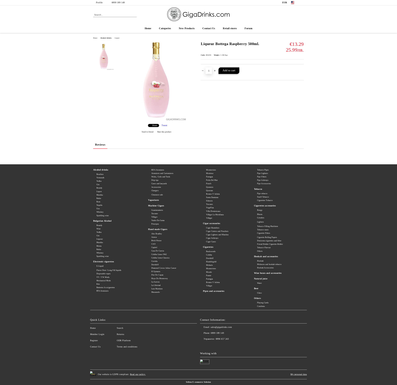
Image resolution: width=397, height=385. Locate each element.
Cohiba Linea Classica (160, 258)
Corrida (154, 261)
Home (148, 28)
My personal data (298, 374)
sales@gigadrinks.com (221, 327)
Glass (259, 293)
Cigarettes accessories (265, 206)
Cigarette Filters (263, 233)
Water (259, 283)
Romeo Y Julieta (213, 194)
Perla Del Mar (212, 180)
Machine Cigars (156, 206)
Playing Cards (263, 303)
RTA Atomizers (102, 291)
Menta (98, 246)
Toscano (154, 213)
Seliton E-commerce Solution (198, 382)
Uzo (98, 208)
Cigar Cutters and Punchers (217, 231)
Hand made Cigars (157, 229)
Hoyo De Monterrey (159, 278)
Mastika (99, 195)
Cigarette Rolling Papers (267, 237)
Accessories (156, 187)
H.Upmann (155, 271)
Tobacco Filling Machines (267, 226)
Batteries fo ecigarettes (105, 287)
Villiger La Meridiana (215, 215)
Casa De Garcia (157, 251)
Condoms (261, 306)
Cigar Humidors (212, 228)
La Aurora (155, 282)
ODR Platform (124, 340)
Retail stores (230, 28)
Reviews (100, 144)
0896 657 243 (222, 339)
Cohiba (209, 255)
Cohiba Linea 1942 (159, 254)
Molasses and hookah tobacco (269, 264)
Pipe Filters (262, 177)
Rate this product (164, 132)
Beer (256, 288)
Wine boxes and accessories (268, 273)
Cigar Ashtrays (212, 238)
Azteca (154, 237)
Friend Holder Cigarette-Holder (270, 244)
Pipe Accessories (264, 183)
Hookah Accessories (265, 268)
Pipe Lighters (262, 173)
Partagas (209, 177)
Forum (248, 28)
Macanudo (155, 292)
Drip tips (155, 180)
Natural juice (261, 279)
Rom (98, 202)
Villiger (154, 217)
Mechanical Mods (103, 281)
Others (260, 251)
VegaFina (210, 208)
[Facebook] (302, 2)
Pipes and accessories (213, 291)
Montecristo (211, 170)
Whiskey (99, 212)
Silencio (209, 201)
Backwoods (211, 251)
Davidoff (155, 265)
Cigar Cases (211, 242)
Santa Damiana (212, 197)
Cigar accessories (211, 223)
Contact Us (208, 28)
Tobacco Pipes (263, 170)
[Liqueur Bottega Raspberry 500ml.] (156, 119)
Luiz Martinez (157, 289)
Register (94, 340)
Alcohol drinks (106, 38)
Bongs (259, 210)
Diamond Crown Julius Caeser (163, 268)
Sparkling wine (102, 215)
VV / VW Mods (102, 277)
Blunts (259, 214)
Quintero (209, 187)
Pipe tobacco (262, 193)
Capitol (154, 247)
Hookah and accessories (266, 256)
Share (154, 125)
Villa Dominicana (213, 211)
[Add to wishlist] (301, 69)
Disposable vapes (103, 274)
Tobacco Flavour (264, 247)
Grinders (260, 218)
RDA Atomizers (157, 170)
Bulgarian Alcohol (102, 221)
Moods (209, 272)
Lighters (260, 222)
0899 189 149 (118, 2)
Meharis (209, 265)
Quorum (209, 190)
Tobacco (258, 189)
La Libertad (156, 285)
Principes (155, 224)
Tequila (99, 205)
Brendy (99, 188)
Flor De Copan (157, 275)
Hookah (260, 261)
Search (120, 328)
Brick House (156, 240)
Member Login (97, 334)
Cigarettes (208, 247)
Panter (208, 275)
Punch (208, 183)
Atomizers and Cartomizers (162, 173)
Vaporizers (153, 200)
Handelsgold (211, 262)
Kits (98, 284)
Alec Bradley (156, 234)
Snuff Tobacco (263, 197)
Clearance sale (157, 195)
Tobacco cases (263, 230)
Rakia (98, 198)
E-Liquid (100, 266)
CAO (153, 244)
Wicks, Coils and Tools (160, 177)
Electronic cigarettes (103, 261)
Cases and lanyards (159, 183)
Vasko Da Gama (158, 220)
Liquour (99, 239)
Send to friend (147, 132)
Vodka (98, 181)
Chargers (155, 190)
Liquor (117, 38)
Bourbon (99, 174)
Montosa (209, 173)
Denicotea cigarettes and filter (269, 241)
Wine (98, 229)
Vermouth (100, 178)
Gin (97, 184)
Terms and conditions (127, 347)
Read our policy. (138, 374)
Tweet (164, 125)
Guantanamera (157, 210)
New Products (187, 28)
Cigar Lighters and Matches (217, 235)
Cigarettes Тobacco (265, 200)
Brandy (99, 225)
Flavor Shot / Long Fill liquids (108, 270)
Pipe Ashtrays (262, 180)
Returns (120, 334)
